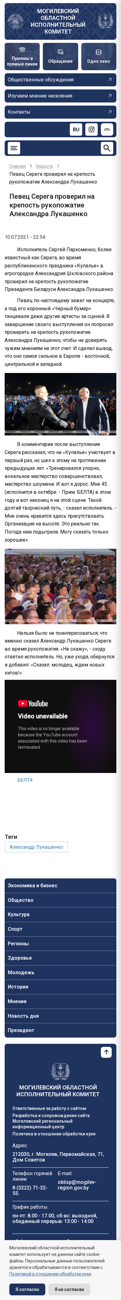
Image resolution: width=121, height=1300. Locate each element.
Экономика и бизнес (32, 886)
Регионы (18, 944)
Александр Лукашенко (36, 847)
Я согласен (27, 1289)
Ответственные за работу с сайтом (49, 1108)
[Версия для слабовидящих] (107, 129)
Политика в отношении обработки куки (54, 1133)
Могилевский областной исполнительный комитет (58, 21)
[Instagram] (91, 129)
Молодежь (21, 972)
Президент (21, 1030)
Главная (17, 166)
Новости (44, 166)
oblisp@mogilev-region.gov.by (77, 1185)
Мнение (17, 1001)
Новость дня (23, 1016)
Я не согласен (69, 1289)
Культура (18, 914)
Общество (21, 900)
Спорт (15, 929)
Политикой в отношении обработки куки (50, 1273)
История (18, 987)
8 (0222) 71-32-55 (29, 1190)
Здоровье (20, 958)
